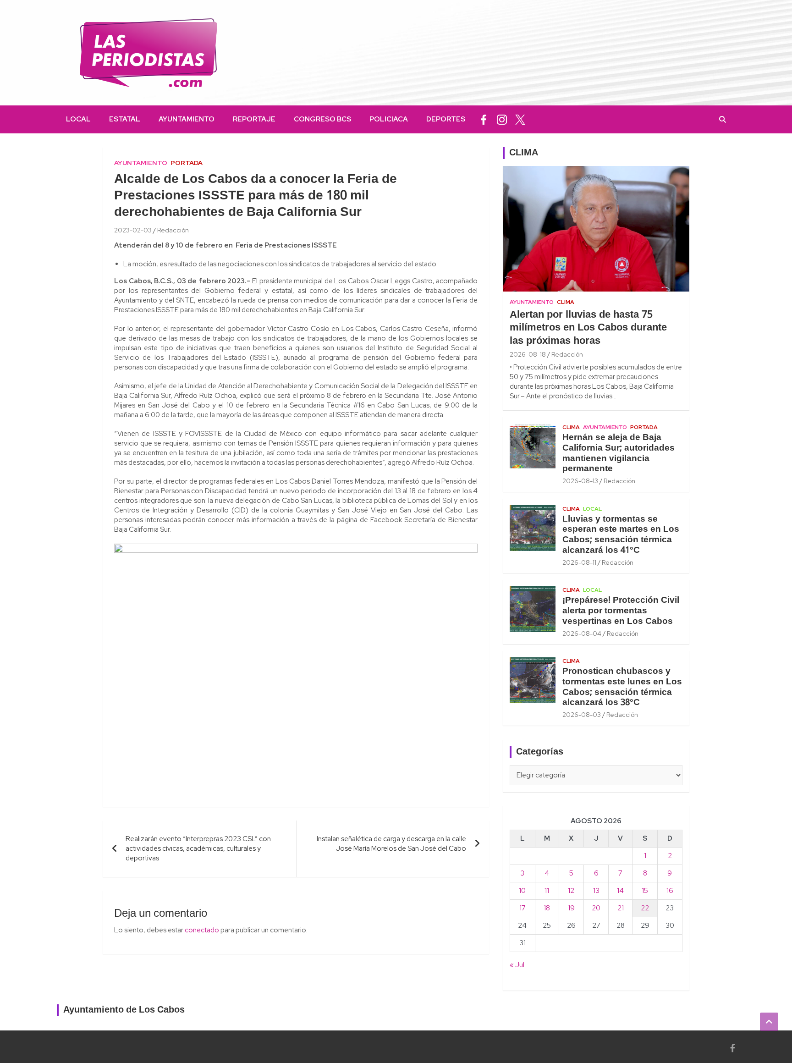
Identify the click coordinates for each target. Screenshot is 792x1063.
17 (522, 908)
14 (620, 890)
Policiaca (388, 119)
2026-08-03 (581, 715)
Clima (565, 302)
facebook (483, 119)
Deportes (445, 119)
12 (571, 890)
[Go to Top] (769, 1022)
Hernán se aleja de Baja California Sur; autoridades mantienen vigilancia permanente (618, 453)
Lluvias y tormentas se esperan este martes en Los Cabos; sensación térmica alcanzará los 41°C (620, 535)
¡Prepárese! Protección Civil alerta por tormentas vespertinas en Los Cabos (620, 611)
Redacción (173, 230)
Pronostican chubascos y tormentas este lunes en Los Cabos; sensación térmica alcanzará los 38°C (622, 687)
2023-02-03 (133, 230)
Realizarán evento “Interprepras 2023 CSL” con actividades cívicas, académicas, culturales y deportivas (198, 848)
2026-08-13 (580, 481)
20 (596, 908)
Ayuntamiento (186, 119)
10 (522, 890)
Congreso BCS (322, 119)
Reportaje (254, 119)
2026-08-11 (579, 562)
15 (645, 890)
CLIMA (523, 153)
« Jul (517, 964)
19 (571, 908)
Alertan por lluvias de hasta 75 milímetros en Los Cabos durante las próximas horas (588, 328)
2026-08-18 (528, 354)
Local (78, 119)
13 (596, 890)
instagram (502, 119)
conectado (202, 930)
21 (620, 908)
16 (669, 890)
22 (645, 908)
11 (546, 890)
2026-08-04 (581, 633)
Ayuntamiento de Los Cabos (124, 1010)
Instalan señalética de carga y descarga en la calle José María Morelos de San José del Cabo (391, 843)
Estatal (124, 119)
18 (547, 908)
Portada (186, 163)
